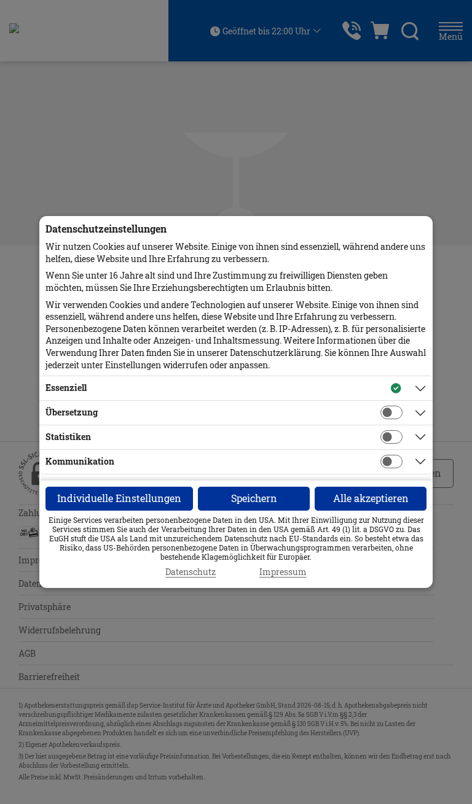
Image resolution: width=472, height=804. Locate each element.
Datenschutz (190, 572)
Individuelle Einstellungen (119, 498)
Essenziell (66, 387)
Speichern (254, 498)
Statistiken (68, 437)
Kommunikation (79, 461)
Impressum (283, 572)
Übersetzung (71, 412)
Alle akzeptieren (371, 498)
